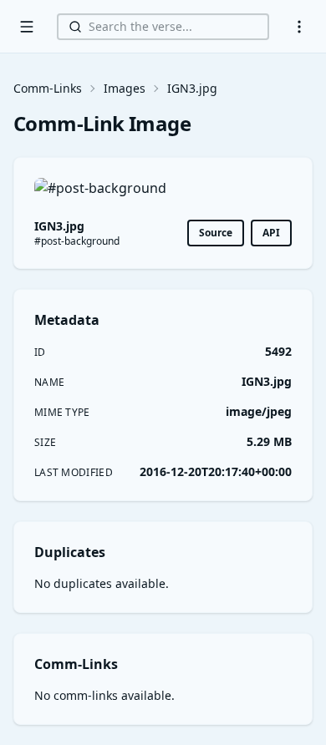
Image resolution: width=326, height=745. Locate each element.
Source (215, 233)
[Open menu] (26, 26)
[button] (299, 26)
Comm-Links (47, 88)
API (271, 233)
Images (124, 88)
